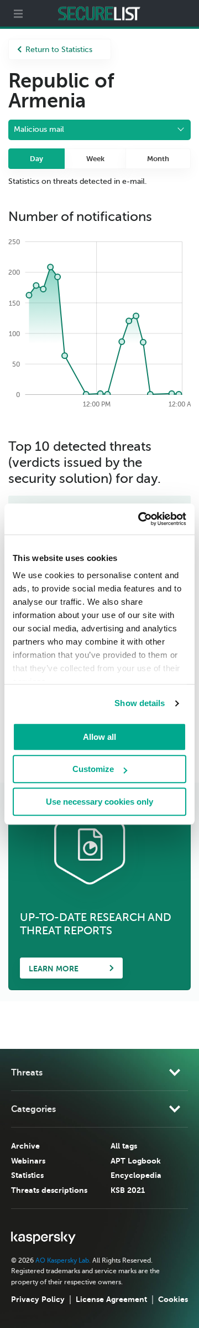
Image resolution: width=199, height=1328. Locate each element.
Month (158, 159)
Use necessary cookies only (99, 801)
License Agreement (111, 1299)
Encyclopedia (136, 1175)
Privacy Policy (38, 1299)
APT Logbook (136, 1160)
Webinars (28, 1160)
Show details (139, 703)
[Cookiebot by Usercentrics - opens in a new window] (140, 519)
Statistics (27, 1175)
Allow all (99, 737)
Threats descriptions (49, 1190)
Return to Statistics (58, 49)
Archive (25, 1145)
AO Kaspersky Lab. (63, 1260)
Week (95, 159)
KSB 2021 (128, 1190)
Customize (93, 769)
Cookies (173, 1299)
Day (36, 159)
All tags (124, 1145)
